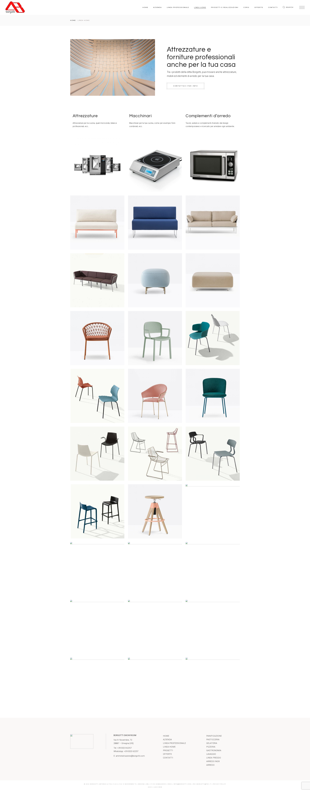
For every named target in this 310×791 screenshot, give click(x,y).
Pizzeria (210, 747)
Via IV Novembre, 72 (123, 740)
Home (166, 736)
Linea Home (169, 747)
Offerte (167, 754)
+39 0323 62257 (124, 748)
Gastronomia (213, 750)
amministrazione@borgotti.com (130, 756)
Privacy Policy (219, 784)
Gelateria (211, 743)
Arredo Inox (213, 761)
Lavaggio (211, 754)
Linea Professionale (174, 743)
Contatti (168, 757)
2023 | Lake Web (155, 787)
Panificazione (214, 736)
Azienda (167, 739)
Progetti (168, 750)
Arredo (210, 765)
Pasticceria (213, 739)
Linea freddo (213, 757)
